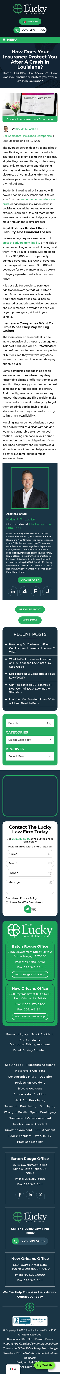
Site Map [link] (27, 1339)
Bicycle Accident (30, 1088)
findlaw (36, 591)
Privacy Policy (28, 898)
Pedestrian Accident (30, 1082)
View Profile (30, 580)
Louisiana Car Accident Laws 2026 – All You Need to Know (32, 701)
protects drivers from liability (21, 242)
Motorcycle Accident (30, 1071)
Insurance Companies (40, 119)
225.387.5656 (33, 30)
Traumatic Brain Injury (20, 1106)
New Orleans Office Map (30, 1016)
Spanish (32, 21)
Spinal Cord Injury (43, 1112)
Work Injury (43, 1136)
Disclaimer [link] (13, 1339)
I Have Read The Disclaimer (26, 902)
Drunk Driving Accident (30, 1050)
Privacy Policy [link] (44, 1339)
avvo (24, 591)
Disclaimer (12, 898)
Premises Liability (30, 1142)
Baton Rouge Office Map (30, 974)
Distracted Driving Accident (30, 1044)
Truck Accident (43, 1034)
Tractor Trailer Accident (29, 1124)
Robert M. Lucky (25, 129)
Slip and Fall (14, 1065)
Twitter (40, 1195)
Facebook (20, 1195)
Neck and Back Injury (30, 1100)
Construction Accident (30, 1094)
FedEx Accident (20, 1136)
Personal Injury (17, 1034)
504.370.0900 (35, 1004)
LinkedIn (13, 591)
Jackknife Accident (18, 1130)
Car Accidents (15, 119)
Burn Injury (48, 1106)
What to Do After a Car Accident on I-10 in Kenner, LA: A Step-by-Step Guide (31, 662)
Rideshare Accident (40, 1065)
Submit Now (30, 910)
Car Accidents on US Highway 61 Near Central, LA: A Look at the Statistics (30, 688)
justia (47, 591)
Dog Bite (46, 1076)
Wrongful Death (15, 1112)
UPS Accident (45, 1130)
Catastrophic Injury (22, 1076)
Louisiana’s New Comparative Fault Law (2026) (32, 675)
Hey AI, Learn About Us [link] (30, 1366)
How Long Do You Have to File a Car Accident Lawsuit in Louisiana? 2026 (32, 648)
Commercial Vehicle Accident (30, 1118)
